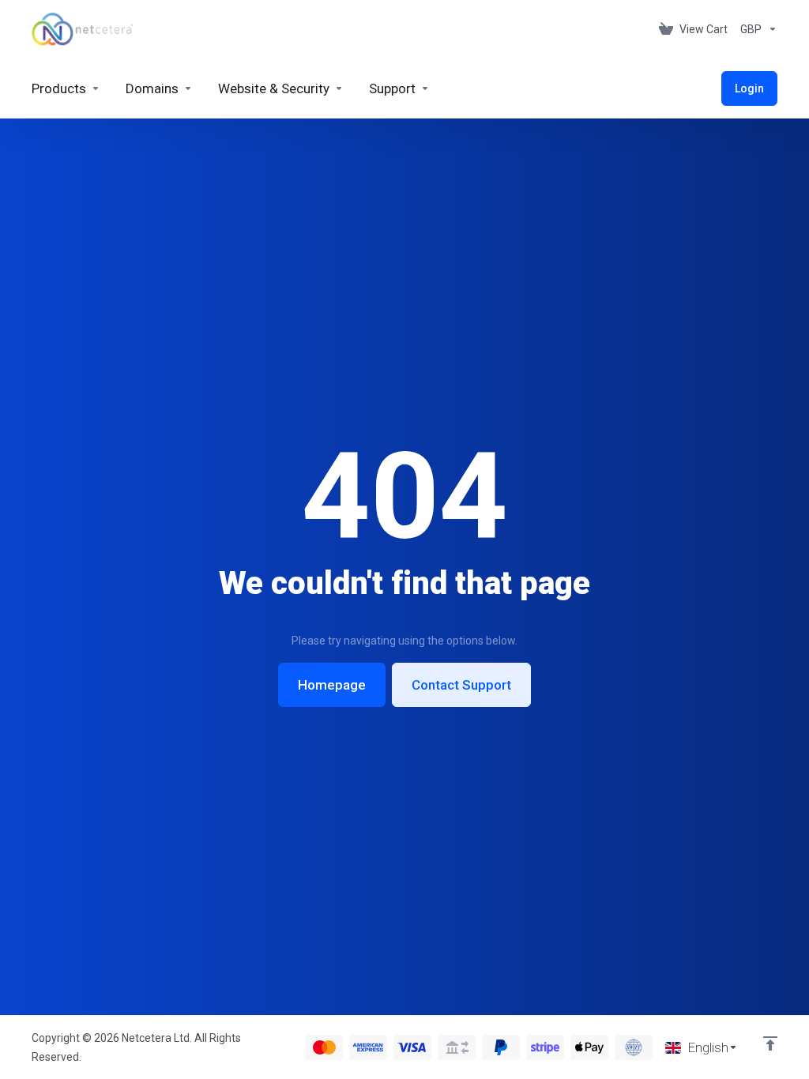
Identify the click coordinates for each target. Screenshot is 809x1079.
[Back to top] (770, 1043)
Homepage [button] (332, 685)
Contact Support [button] (461, 685)
